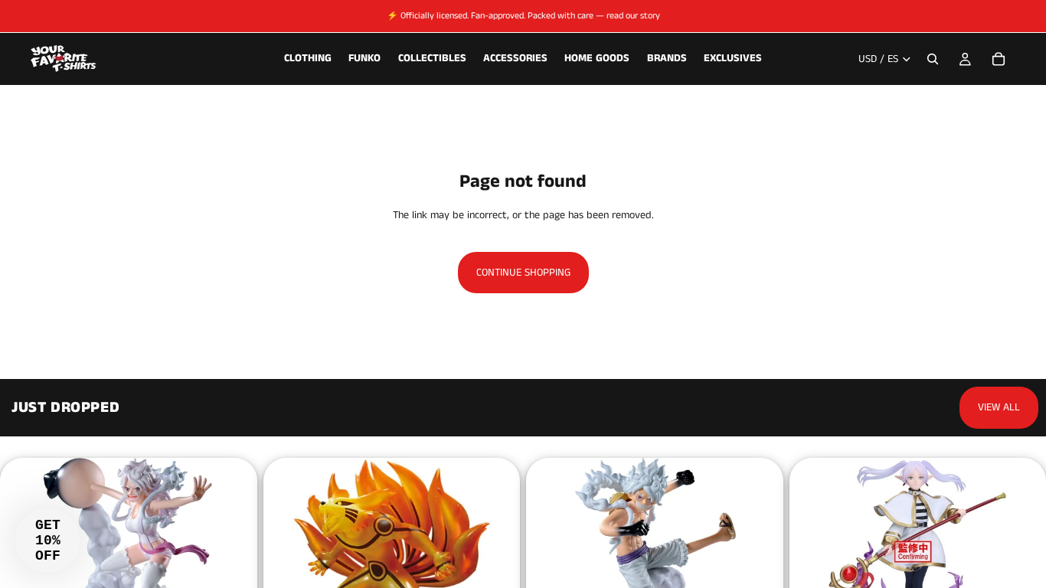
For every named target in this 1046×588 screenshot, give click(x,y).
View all (999, 407)
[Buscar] (933, 59)
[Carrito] (998, 59)
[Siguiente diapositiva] (211, 563)
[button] (47, 540)
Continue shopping (523, 272)
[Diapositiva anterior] (309, 563)
